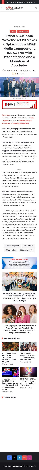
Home (17, 26)
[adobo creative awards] (19, 104)
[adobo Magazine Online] (14, 8)
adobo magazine (10, 70)
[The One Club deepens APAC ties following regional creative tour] (28, 346)
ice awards (29, 246)
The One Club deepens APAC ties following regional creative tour (27, 356)
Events (23, 26)
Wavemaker (11, 250)
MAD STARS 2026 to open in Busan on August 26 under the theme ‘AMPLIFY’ (28, 382)
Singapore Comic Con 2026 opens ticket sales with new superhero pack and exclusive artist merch (10, 384)
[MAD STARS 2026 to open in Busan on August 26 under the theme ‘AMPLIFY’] (28, 372)
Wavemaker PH (27, 250)
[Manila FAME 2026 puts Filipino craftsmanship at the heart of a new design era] (10, 346)
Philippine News (23, 31)
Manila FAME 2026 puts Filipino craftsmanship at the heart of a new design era (9, 357)
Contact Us (7, 466)
